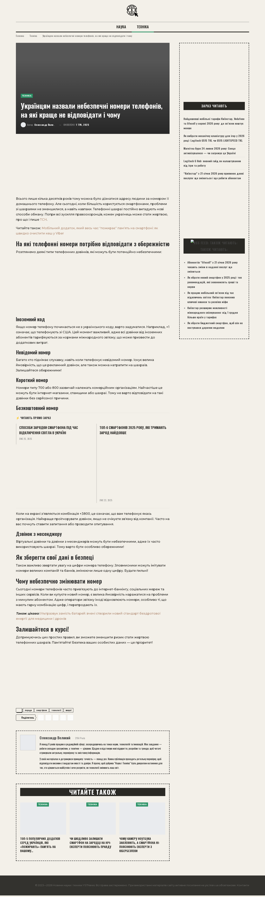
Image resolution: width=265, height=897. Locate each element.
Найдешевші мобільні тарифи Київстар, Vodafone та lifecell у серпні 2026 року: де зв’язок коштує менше (214, 123)
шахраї (68, 710)
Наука (121, 26)
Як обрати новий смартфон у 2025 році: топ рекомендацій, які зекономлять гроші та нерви (214, 282)
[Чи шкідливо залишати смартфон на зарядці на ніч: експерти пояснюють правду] (93, 818)
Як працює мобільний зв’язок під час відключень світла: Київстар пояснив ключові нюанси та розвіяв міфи (211, 297)
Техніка (143, 26)
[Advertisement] (93, 167)
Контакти (243, 885)
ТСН (43, 219)
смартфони (41, 710)
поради (28, 710)
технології (56, 710)
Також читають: (214, 249)
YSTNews (89, 885)
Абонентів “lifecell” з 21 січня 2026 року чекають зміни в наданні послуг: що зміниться (212, 267)
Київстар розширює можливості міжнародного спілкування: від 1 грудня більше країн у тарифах (212, 312)
